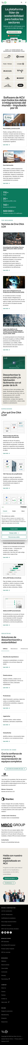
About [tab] (22, 511)
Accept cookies (14, 528)
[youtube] (5, 932)
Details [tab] (14, 511)
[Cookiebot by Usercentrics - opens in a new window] (20, 507)
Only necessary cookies (14, 537)
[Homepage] (4, 2)
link (18, 523)
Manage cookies (13, 532)
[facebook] (11, 932)
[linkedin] (2, 932)
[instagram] (8, 932)
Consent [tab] (5, 511)
